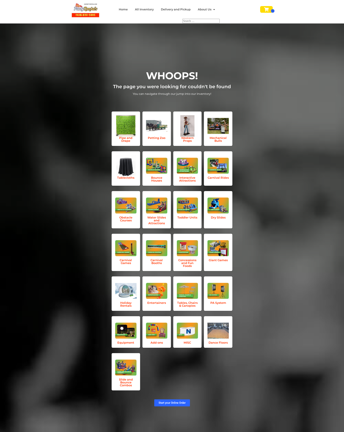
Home (123, 9)
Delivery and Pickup (176, 9)
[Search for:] (201, 20)
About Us (204, 9)
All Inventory (144, 9)
